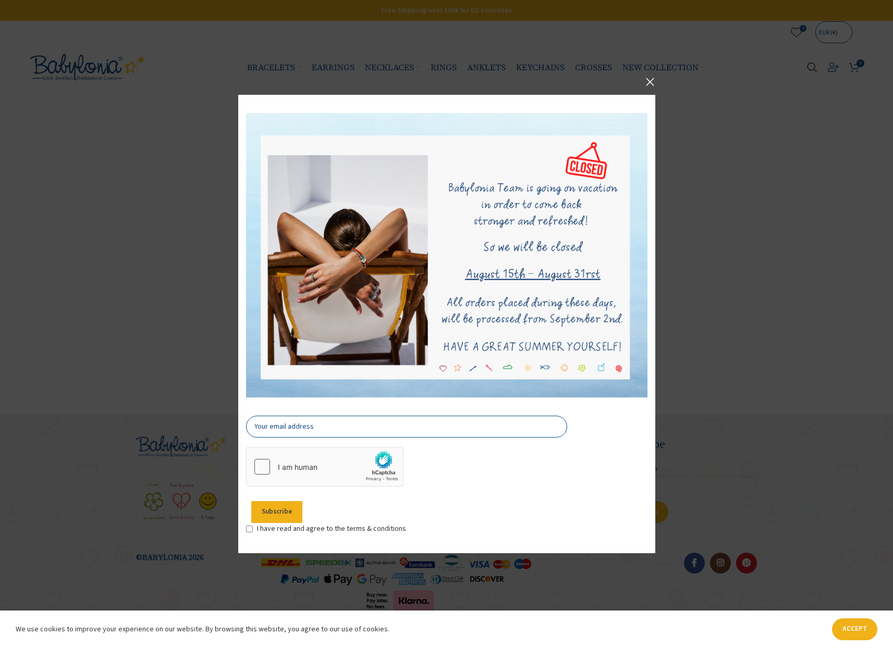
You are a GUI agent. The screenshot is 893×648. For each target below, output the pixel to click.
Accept (854, 628)
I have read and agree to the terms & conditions (331, 529)
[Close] (650, 82)
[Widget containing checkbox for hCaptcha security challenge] (324, 467)
